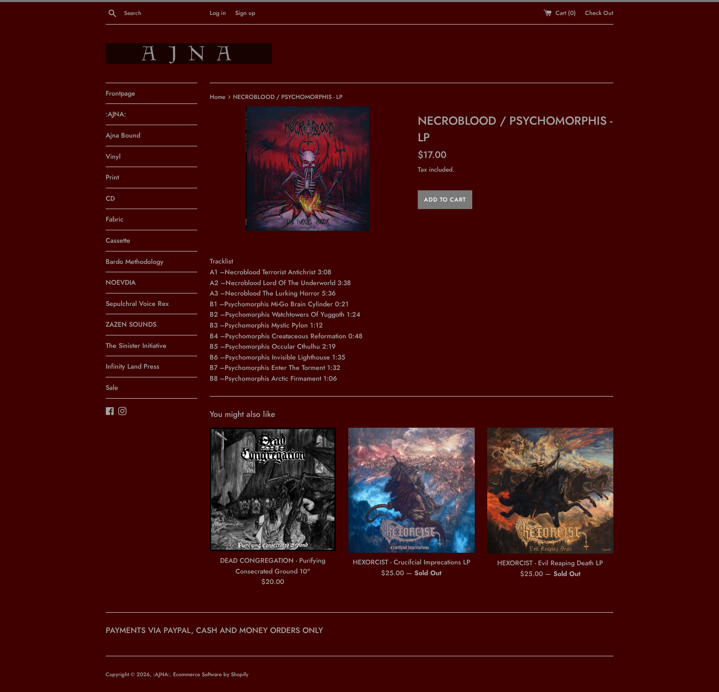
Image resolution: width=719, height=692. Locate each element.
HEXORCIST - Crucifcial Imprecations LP (411, 562)
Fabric (115, 219)
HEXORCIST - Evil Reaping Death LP (550, 563)
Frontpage (120, 93)
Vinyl (113, 156)
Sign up (245, 13)
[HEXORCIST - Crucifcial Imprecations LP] (411, 490)
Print (112, 177)
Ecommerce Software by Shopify (210, 674)
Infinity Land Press (132, 366)
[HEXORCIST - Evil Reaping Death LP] (550, 491)
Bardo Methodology (135, 261)
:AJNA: (116, 114)
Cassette (118, 240)
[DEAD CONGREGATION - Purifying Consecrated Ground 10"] (273, 489)
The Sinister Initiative (136, 345)
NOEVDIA (121, 282)
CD (110, 198)
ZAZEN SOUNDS (131, 324)
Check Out (599, 13)
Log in (218, 13)
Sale (112, 387)
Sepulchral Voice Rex (137, 303)
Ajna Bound (123, 135)
